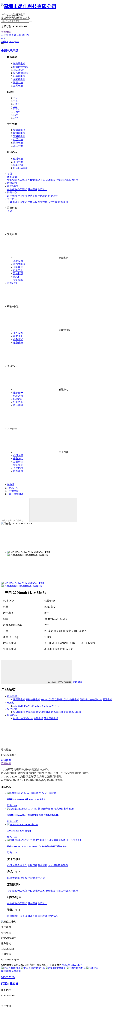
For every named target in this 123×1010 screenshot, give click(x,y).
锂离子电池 (19, 63)
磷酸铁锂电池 (20, 66)
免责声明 (16, 971)
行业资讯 (22, 195)
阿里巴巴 (24, 35)
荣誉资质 (42, 202)
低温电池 (18, 139)
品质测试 (22, 189)
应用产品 (40, 878)
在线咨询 (77, 682)
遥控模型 (30, 180)
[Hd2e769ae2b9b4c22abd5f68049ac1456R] (22, 583)
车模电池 (18, 161)
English (15, 41)
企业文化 (22, 202)
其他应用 (73, 180)
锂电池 (10, 484)
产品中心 (14, 487)
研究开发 (32, 189)
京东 (6, 35)
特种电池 (30, 878)
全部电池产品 (9, 50)
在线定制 (12, 183)
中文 (6, 41)
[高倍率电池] (28, 6)
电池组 (21, 878)
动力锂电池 (19, 76)
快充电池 (18, 142)
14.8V (16, 103)
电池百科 (32, 195)
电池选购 (42, 195)
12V (15, 98)
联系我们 (63, 202)
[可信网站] (92, 968)
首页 (9, 173)
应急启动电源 (20, 168)
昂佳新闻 (12, 195)
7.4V (15, 117)
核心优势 (12, 189)
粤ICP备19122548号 (72, 965)
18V (15, 106)
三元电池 (18, 85)
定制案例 (12, 177)
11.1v (15, 101)
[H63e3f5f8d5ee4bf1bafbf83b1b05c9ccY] (21, 585)
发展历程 (32, 202)
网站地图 (6, 971)
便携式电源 (62, 180)
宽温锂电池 (19, 136)
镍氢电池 (18, 82)
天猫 (13, 35)
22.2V (16, 109)
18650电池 (18, 70)
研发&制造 (13, 186)
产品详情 (6, 763)
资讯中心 (12, 192)
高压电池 (18, 146)
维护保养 (53, 195)
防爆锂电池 (19, 133)
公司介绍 (12, 202)
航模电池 (18, 158)
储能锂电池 (19, 79)
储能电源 (18, 165)
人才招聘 (53, 202)
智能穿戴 (12, 180)
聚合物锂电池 (20, 73)
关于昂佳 (12, 199)
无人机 (21, 180)
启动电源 (50, 180)
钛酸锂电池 (19, 130)
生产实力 (42, 189)
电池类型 (14, 491)
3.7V (15, 115)
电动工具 (40, 180)
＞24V (16, 112)
